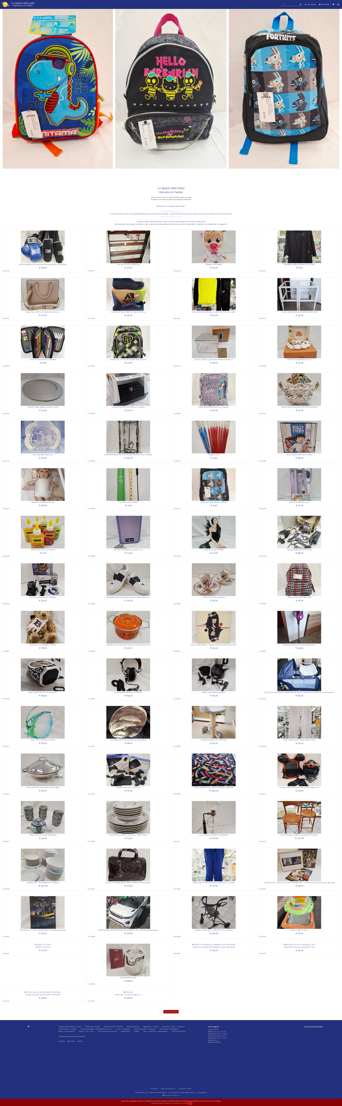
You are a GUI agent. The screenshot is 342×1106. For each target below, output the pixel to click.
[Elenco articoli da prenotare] (333, 4)
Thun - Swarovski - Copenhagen (155, 1031)
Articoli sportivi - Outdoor (113, 1026)
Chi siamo (61, 1041)
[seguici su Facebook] (309, 1031)
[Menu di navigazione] (338, 4)
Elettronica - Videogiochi (168, 1029)
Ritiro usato (71, 1041)
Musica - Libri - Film (86, 1031)
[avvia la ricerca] (300, 4)
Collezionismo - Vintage (67, 1029)
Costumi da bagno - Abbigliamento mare (96, 1029)
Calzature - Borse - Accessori (173, 1026)
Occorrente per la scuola (107, 1031)
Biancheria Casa (133, 1026)
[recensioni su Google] (317, 1031)
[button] (25, 85)
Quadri (136, 1031)
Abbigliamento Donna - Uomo (69, 1026)
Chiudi (189, 1103)
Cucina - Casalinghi (122, 1029)
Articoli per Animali (92, 1026)
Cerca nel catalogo (171, 1012)
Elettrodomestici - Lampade (144, 1029)
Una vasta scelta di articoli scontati (71, 1036)
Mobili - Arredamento (66, 1031)
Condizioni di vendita (184, 1088)
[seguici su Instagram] (313, 1031)
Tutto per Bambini (179, 1031)
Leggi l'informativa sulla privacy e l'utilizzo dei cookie (169, 1103)
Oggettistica (125, 1031)
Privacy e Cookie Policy (168, 1088)
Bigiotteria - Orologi (150, 1026)
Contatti (80, 1041)
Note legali (154, 1088)
